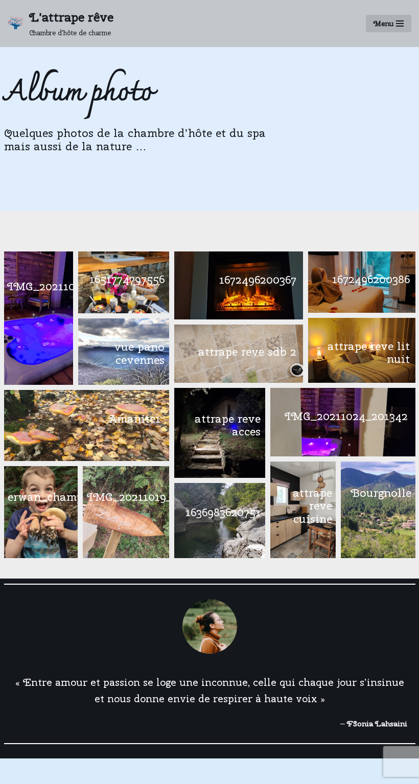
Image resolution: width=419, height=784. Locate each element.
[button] (38, 318)
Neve (18, 773)
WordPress (112, 773)
